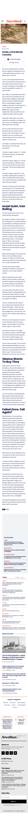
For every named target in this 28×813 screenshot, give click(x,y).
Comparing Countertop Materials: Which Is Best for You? (14, 605)
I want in (13, 801)
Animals (4, 608)
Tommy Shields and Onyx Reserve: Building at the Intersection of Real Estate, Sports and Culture (13, 599)
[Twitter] (7, 753)
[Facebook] (3, 753)
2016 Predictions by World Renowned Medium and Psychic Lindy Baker (15, 563)
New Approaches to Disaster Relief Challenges (14, 550)
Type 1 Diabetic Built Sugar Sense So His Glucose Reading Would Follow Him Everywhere (13, 584)
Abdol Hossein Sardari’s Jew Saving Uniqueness (11, 690)
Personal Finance (9, 554)
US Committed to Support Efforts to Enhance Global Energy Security (7, 726)
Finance (4, 588)
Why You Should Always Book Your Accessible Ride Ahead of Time (11, 622)
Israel (4, 46)
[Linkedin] (11, 753)
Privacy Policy (18, 805)
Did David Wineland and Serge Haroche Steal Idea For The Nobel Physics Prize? (14, 543)
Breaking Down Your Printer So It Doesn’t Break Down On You (13, 616)
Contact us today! (15, 748)
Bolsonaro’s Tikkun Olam (10, 683)
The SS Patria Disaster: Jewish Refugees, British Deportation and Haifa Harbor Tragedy (13, 657)
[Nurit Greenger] (8, 59)
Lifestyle (4, 602)
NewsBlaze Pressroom (7, 761)
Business (4, 595)
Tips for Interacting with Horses (10, 611)
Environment (8, 548)
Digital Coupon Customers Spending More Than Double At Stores (15, 570)
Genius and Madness (21, 723)
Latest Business (9, 567)
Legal (5, 540)
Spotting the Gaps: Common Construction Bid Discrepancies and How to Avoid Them (13, 628)
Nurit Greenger (16, 59)
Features (7, 561)
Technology (5, 613)
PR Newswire (5, 763)
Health (4, 580)
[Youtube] (15, 753)
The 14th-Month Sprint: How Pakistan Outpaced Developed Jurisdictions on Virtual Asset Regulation (12, 591)
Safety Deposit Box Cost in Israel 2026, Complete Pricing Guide (13, 667)
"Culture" (17, 577)
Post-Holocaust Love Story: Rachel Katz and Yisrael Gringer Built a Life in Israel (14, 675)
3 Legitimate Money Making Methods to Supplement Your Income (15, 557)
